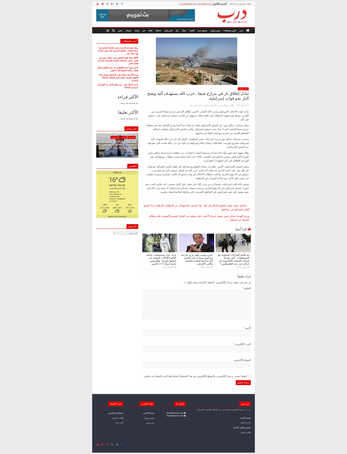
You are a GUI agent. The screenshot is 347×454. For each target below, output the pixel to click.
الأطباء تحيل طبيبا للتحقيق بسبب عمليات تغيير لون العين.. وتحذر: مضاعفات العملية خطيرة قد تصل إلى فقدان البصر (118, 60)
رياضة (137, 30)
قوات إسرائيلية (208, 105)
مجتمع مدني (202, 30)
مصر (241, 30)
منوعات (128, 30)
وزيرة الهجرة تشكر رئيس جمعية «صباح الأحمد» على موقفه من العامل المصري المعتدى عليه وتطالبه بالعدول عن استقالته (199, 217)
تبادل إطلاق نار (226, 105)
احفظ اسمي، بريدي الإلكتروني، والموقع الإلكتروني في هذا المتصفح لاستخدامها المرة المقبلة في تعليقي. (195, 376)
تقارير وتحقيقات (230, 30)
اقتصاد (191, 30)
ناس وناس (168, 30)
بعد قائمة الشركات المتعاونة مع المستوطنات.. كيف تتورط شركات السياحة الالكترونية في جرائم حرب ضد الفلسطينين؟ (233, 259)
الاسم (247, 328)
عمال (184, 30)
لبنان (200, 105)
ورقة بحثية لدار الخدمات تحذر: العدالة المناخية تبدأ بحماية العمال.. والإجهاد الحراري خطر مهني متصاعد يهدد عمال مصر (118, 50)
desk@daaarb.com (175, 413)
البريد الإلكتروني (242, 344)
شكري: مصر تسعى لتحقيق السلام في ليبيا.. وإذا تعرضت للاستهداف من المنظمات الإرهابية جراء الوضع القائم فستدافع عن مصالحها (196, 207)
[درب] (248, 30)
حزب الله (217, 105)
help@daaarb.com (175, 415)
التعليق (246, 288)
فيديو (120, 30)
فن (144, 30)
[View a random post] (108, 30)
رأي (177, 30)
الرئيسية (131, 137)
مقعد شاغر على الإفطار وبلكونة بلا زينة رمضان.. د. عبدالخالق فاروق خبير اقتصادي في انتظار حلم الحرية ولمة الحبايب (116, 146)
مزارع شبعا (193, 105)
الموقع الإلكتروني (242, 360)
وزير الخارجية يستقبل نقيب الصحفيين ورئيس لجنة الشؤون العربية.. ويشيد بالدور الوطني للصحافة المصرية (118, 77)
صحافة (158, 30)
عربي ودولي (215, 30)
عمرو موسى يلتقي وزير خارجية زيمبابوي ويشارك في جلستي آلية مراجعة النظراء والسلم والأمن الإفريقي (197, 259)
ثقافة (150, 30)
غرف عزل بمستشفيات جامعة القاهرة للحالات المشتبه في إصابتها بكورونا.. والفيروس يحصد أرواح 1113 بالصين (161, 259)
